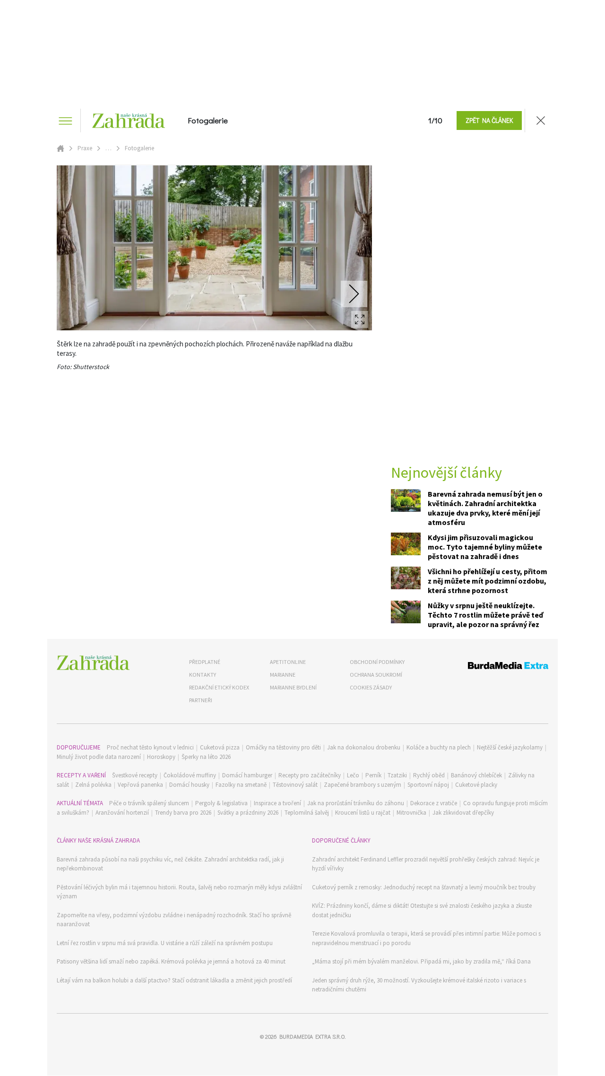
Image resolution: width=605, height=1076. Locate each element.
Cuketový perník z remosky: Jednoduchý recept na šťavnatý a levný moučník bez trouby (424, 887)
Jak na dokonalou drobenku (363, 747)
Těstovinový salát (295, 785)
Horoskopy (161, 757)
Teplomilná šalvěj (307, 813)
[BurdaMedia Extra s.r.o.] (490, 667)
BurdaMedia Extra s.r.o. (312, 1036)
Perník (373, 775)
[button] (489, 120)
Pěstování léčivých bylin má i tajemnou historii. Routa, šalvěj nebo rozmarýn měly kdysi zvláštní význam (179, 892)
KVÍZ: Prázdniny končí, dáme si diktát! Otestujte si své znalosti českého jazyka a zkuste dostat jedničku (422, 910)
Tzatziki (397, 775)
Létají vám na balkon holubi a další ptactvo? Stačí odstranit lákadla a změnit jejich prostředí (174, 980)
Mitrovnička (411, 813)
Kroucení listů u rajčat (362, 813)
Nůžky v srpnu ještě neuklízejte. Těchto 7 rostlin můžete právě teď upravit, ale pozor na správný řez (486, 615)
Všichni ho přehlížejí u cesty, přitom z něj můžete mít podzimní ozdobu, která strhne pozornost (487, 581)
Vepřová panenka (140, 785)
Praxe (85, 148)
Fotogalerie (208, 120)
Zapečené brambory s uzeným (362, 785)
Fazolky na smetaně (241, 785)
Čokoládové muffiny (190, 775)
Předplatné (204, 661)
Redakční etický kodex (219, 687)
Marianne (282, 674)
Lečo (353, 775)
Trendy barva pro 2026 (183, 813)
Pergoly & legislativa (221, 803)
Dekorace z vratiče (433, 803)
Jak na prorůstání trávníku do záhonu (355, 803)
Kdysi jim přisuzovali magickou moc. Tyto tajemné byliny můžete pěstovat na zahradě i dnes (485, 547)
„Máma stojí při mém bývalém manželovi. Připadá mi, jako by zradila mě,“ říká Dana (421, 961)
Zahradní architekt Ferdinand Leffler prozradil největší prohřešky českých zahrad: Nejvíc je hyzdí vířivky (425, 864)
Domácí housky (189, 785)
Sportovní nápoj (428, 785)
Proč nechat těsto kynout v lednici (150, 747)
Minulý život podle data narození (99, 757)
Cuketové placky (476, 785)
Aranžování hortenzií (122, 813)
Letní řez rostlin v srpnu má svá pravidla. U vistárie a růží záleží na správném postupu (165, 943)
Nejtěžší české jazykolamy (510, 747)
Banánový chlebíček (476, 775)
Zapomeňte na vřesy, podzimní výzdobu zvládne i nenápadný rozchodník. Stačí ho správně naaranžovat (174, 920)
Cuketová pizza (220, 747)
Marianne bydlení (293, 687)
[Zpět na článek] (540, 120)
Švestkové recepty (134, 775)
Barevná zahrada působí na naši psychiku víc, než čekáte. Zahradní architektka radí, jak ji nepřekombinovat (170, 864)
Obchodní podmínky (377, 661)
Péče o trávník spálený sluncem (149, 803)
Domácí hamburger (247, 775)
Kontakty (202, 674)
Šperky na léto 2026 (206, 757)
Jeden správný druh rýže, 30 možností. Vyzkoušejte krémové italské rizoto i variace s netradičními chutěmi (419, 985)
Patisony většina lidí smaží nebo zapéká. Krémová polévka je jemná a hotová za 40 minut (171, 961)
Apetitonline (288, 661)
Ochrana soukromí (376, 674)
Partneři (200, 700)
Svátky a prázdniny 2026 (247, 813)
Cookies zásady (371, 687)
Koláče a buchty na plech (438, 747)
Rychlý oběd (429, 775)
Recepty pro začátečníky (309, 775)
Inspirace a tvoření (277, 803)
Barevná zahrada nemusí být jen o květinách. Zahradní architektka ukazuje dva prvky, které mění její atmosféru (485, 508)
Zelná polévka (93, 785)
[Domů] (93, 662)
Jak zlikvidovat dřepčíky (463, 813)
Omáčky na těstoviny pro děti (283, 747)
